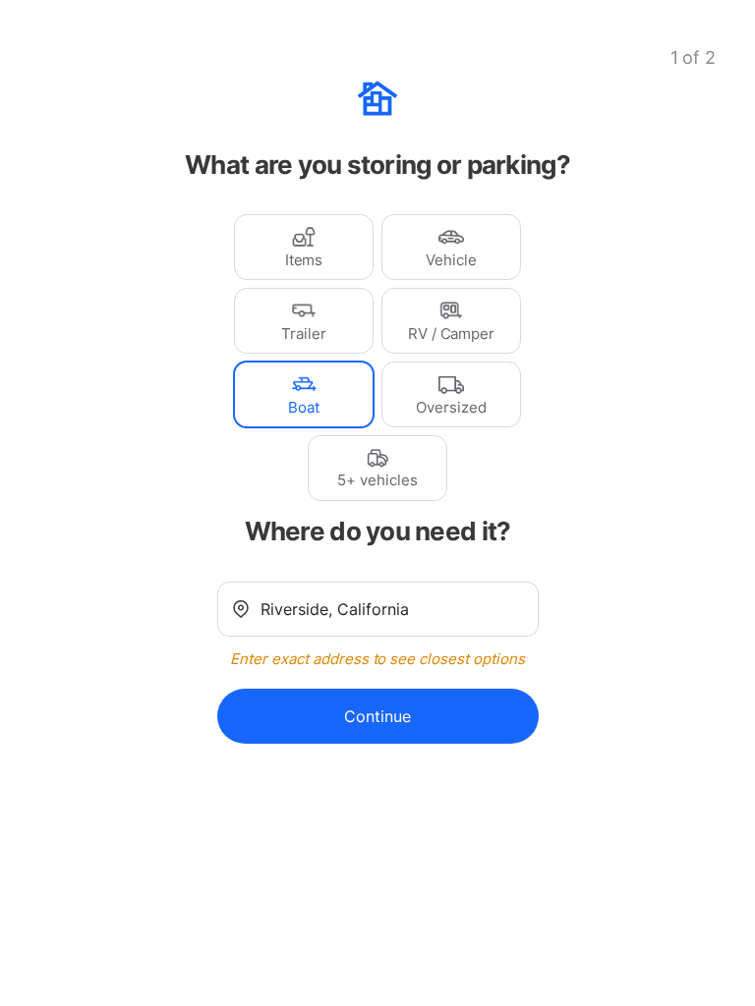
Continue (377, 716)
